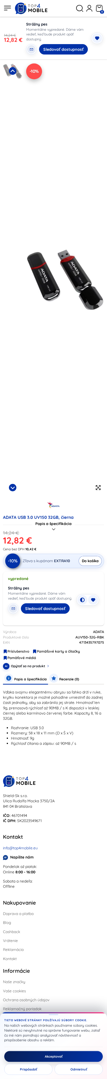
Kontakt (10, 958)
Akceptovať (53, 1056)
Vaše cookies (14, 991)
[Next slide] (12, 487)
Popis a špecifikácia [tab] (30, 679)
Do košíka (90, 560)
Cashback (11, 931)
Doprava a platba (18, 913)
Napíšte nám (22, 857)
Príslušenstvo (18, 651)
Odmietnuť (78, 1069)
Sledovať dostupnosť (63, 49)
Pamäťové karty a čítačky (58, 651)
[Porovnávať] (82, 600)
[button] (12, 105)
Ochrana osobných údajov (26, 999)
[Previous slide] (12, 71)
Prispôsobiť (28, 1069)
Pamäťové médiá (21, 658)
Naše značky (14, 981)
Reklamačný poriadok (22, 1008)
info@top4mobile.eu (20, 848)
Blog (7, 922)
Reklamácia (13, 949)
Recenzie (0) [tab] (68, 679)
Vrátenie (10, 940)
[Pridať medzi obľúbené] (97, 38)
